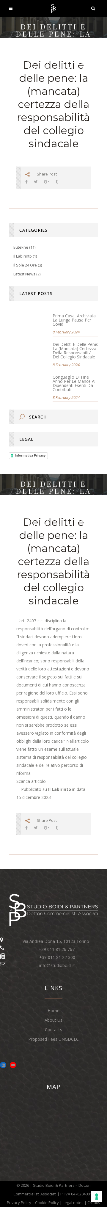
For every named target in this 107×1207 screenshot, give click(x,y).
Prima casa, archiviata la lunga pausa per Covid (74, 320)
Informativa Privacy (30, 455)
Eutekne (20, 247)
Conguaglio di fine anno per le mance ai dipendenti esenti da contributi (74, 383)
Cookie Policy (47, 1202)
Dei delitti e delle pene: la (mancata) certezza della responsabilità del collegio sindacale (75, 350)
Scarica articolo (31, 781)
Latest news (24, 274)
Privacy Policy (19, 1202)
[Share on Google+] (46, 181)
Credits (93, 1202)
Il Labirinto (22, 256)
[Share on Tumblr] (57, 181)
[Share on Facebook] (26, 181)
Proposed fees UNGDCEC (53, 1039)
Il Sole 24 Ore (25, 265)
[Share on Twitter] (36, 181)
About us (53, 1020)
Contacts (53, 1029)
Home (53, 1010)
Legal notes (73, 1202)
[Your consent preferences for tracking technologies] (96, 1196)
